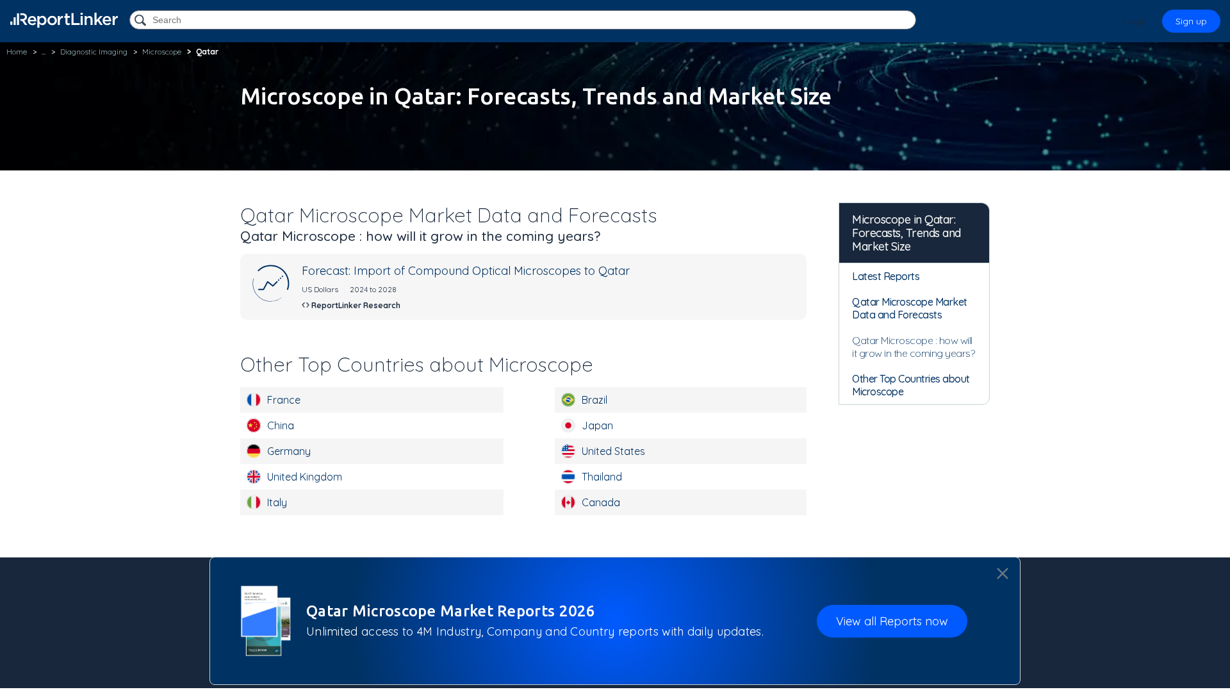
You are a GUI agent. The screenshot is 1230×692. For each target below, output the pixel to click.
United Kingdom (304, 476)
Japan (597, 425)
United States (613, 451)
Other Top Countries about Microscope (911, 385)
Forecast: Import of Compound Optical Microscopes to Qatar (466, 270)
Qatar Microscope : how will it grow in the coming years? (913, 346)
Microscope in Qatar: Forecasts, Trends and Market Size (906, 233)
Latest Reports (885, 276)
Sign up (1191, 21)
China (280, 425)
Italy (277, 502)
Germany (289, 451)
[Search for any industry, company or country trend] (142, 21)
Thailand (602, 476)
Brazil (594, 399)
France (283, 399)
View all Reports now (892, 621)
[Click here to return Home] (64, 20)
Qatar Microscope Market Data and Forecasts (909, 308)
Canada (601, 502)
